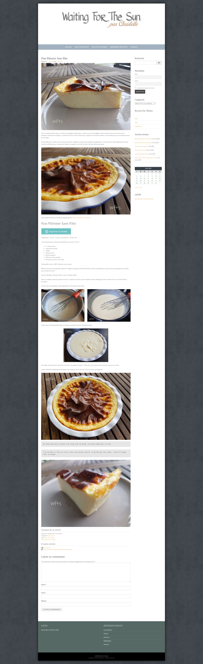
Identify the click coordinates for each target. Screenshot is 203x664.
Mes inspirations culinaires (81, 218)
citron (45, 537)
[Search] (159, 63)
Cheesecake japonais (141, 154)
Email (43, 593)
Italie (136, 122)
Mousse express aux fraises (143, 139)
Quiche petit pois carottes (143, 143)
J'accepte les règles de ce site (145, 88)
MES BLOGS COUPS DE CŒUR (144, 199)
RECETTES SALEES (82, 47)
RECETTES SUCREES (99, 47)
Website (43, 601)
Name (43, 585)
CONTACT (134, 47)
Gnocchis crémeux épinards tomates (146, 158)
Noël (136, 119)
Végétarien (138, 126)
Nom (136, 74)
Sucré (53, 535)
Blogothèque (107, 641)
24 (156, 181)
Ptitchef (106, 633)
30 (152, 183)
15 (148, 178)
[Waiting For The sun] (101, 23)
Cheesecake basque (141, 146)
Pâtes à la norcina (140, 150)
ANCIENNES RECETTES (119, 47)
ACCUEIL (68, 47)
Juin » (140, 187)
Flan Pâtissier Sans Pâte (48, 539)
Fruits (49, 535)
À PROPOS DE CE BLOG (101, 656)
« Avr (136, 187)
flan (49, 537)
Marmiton (106, 637)
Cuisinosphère (108, 630)
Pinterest (106, 644)
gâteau (53, 537)
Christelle (59, 61)
